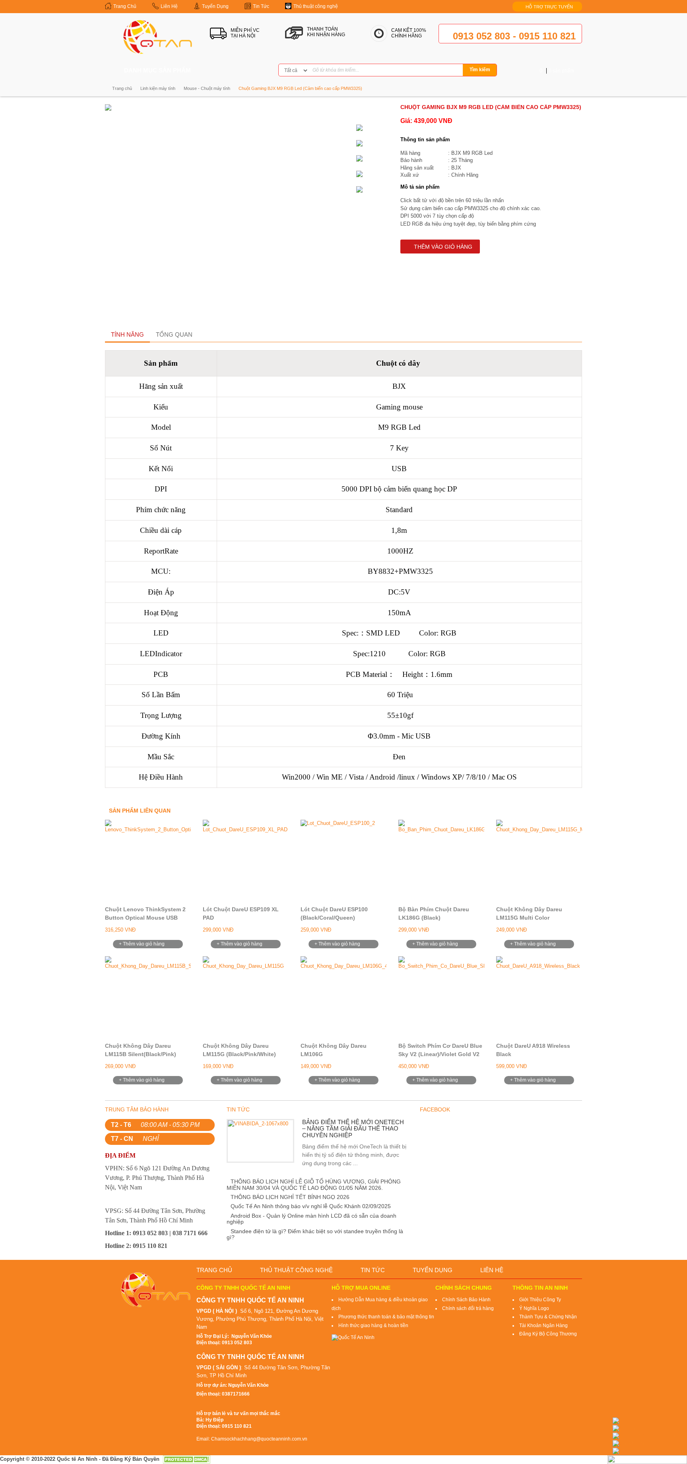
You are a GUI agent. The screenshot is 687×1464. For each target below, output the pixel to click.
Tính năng (127, 334)
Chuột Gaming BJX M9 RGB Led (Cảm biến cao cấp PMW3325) (300, 88)
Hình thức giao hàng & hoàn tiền (373, 1325)
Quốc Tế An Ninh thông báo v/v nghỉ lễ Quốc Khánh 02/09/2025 (311, 1206)
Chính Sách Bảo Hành (466, 1299)
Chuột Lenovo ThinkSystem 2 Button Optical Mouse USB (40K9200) (145, 917)
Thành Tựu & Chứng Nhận (548, 1317)
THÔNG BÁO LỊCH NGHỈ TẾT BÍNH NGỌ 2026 (290, 1197)
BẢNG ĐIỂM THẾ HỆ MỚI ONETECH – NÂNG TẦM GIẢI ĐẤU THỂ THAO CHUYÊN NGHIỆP (353, 1128)
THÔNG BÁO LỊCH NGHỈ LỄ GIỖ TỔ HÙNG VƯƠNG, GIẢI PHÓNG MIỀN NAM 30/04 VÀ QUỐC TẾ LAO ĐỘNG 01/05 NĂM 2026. (314, 1184)
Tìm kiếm (480, 69)
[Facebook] (227, 70)
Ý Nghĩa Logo (534, 1308)
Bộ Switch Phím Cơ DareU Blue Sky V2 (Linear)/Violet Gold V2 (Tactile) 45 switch (440, 1054)
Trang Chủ (214, 1270)
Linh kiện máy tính (157, 88)
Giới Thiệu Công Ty (540, 1299)
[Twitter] (240, 70)
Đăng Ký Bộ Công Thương (548, 1334)
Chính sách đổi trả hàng (468, 1308)
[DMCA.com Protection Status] (186, 1459)
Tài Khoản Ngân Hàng (543, 1325)
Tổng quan (174, 334)
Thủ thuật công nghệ (296, 1270)
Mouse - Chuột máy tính (207, 88)
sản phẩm (557, 71)
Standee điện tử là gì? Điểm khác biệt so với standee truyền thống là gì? (315, 1234)
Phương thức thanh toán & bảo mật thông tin (386, 1317)
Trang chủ (122, 88)
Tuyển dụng (432, 1270)
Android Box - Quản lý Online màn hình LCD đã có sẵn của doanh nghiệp (311, 1219)
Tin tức (373, 1270)
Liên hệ (491, 1270)
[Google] (252, 70)
